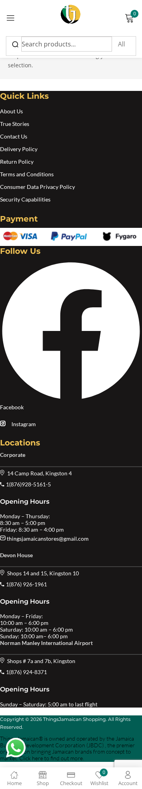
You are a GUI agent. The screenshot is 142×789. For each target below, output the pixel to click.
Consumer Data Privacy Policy (37, 186)
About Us (11, 111)
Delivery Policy (18, 149)
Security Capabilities (25, 199)
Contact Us (13, 136)
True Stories (14, 123)
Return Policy (17, 161)
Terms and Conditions (27, 174)
